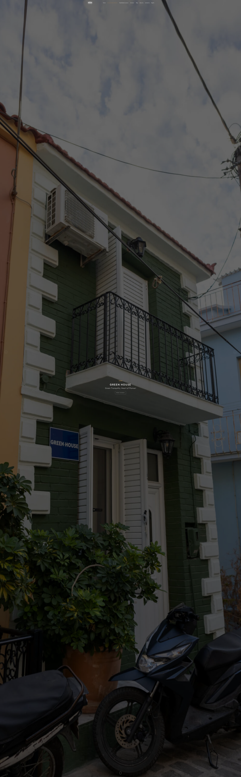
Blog (137, 2)
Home (104, 2)
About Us (141, 2)
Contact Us (147, 2)
